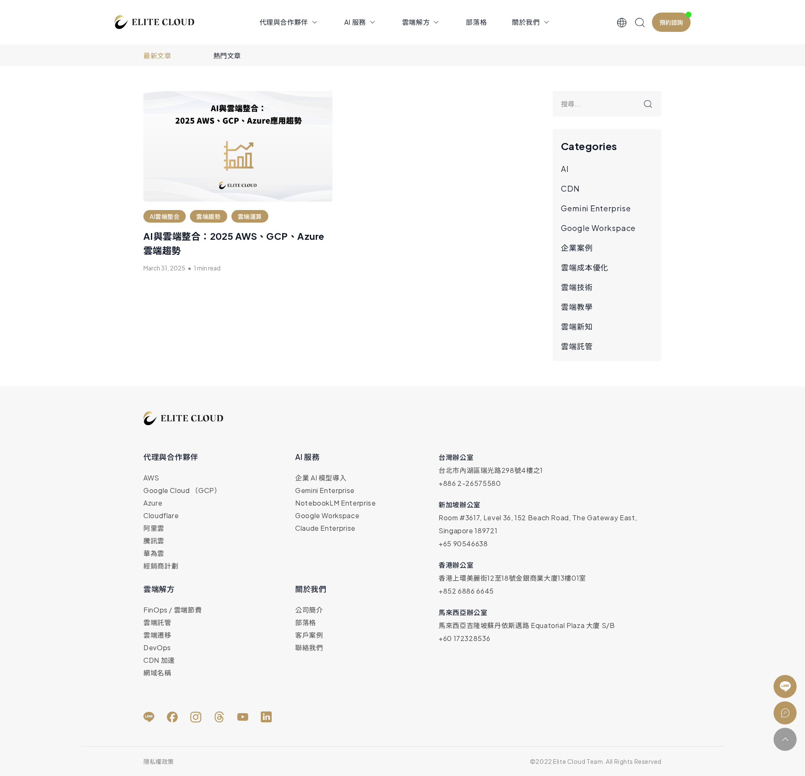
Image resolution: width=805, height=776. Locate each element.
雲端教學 (577, 306)
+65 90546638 (463, 543)
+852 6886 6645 (466, 591)
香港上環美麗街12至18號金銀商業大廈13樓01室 (512, 578)
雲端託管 (577, 346)
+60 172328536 (464, 638)
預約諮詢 (671, 22)
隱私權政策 (158, 761)
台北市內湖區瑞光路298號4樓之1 (491, 470)
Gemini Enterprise (596, 208)
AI (565, 169)
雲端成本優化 (584, 267)
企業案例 (577, 247)
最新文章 (157, 55)
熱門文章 (227, 55)
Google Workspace (598, 228)
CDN (570, 188)
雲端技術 (577, 287)
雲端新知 (577, 326)
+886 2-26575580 (470, 483)
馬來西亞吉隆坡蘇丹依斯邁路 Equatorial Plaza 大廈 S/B (527, 625)
